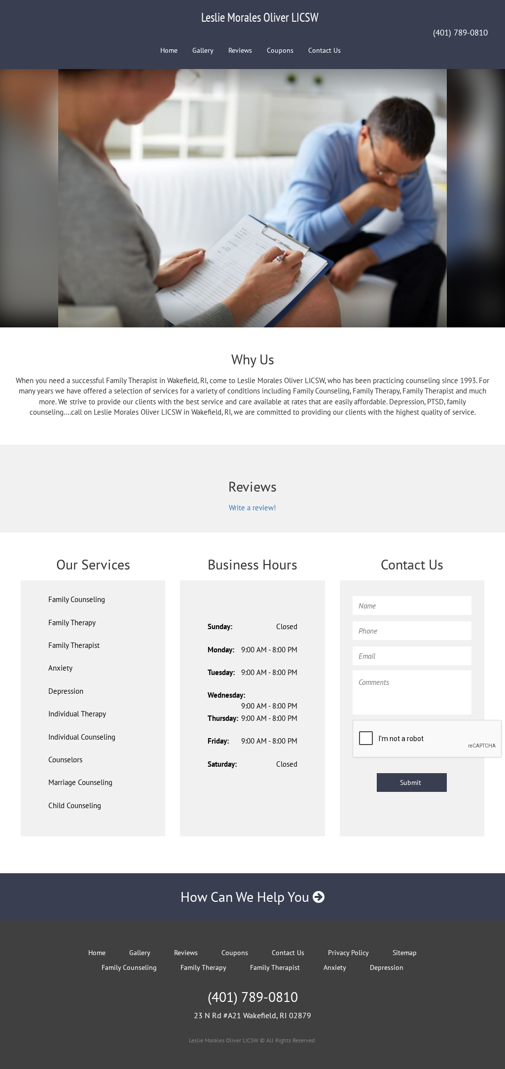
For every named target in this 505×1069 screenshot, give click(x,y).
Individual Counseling (81, 737)
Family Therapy (72, 622)
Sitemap (405, 952)
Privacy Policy (348, 952)
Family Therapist (74, 645)
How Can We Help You (246, 897)
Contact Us (324, 50)
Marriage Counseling (80, 782)
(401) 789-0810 (460, 32)
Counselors (65, 759)
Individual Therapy (77, 713)
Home (169, 50)
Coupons (280, 50)
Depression (65, 691)
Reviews (240, 50)
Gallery (203, 50)
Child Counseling (74, 805)
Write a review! (252, 507)
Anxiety (60, 668)
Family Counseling (76, 599)
